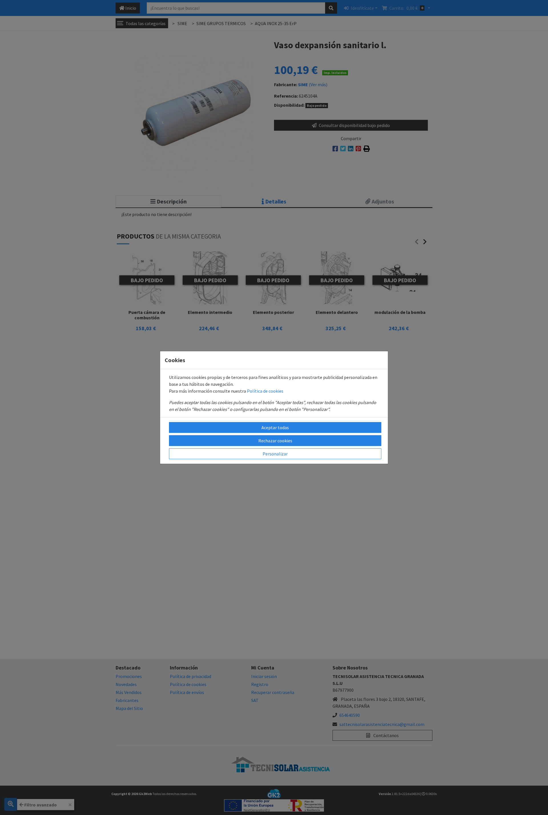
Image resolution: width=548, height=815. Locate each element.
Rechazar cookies (275, 440)
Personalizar (275, 454)
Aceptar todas (275, 427)
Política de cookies (265, 391)
